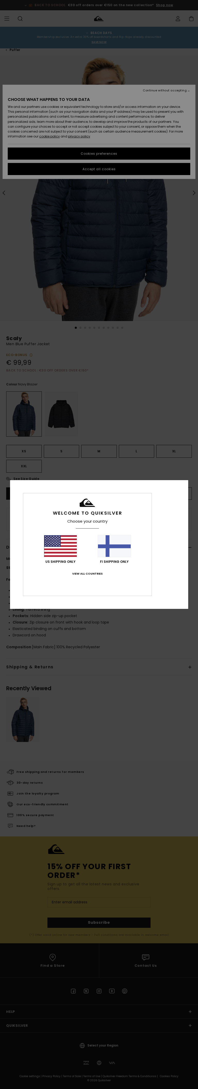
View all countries (87, 574)
